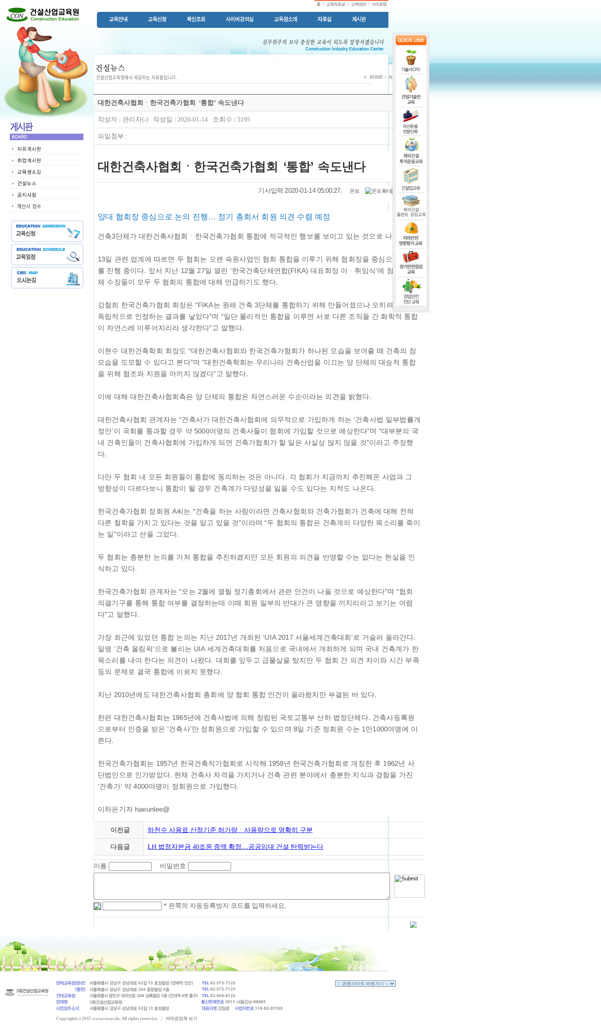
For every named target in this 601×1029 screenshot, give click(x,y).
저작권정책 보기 (181, 1018)
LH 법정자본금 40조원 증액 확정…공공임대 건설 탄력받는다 (235, 846)
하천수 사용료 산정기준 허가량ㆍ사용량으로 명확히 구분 (230, 829)
